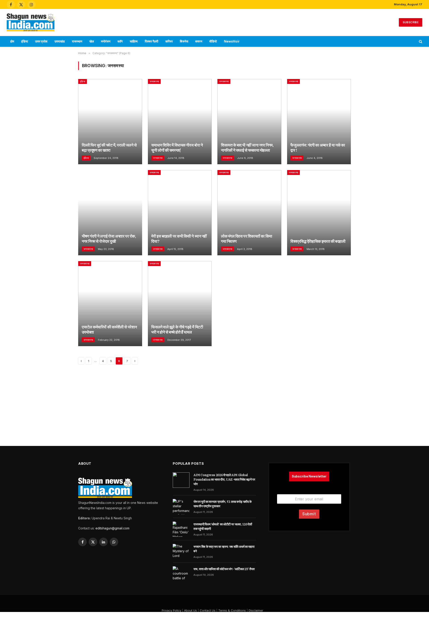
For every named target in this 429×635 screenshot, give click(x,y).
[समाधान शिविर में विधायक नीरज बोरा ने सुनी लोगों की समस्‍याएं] (180, 121)
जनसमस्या (154, 81)
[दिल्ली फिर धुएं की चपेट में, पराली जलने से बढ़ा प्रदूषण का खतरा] (110, 121)
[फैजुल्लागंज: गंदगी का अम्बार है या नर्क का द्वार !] (319, 121)
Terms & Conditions (232, 610)
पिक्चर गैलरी (151, 41)
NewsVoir (232, 41)
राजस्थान (77, 41)
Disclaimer (256, 610)
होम (12, 41)
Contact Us (207, 610)
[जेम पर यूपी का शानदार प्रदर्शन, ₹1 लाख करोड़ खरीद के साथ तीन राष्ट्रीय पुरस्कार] (181, 506)
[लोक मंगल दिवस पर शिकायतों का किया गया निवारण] (249, 212)
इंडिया (24, 41)
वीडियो (213, 41)
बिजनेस (184, 41)
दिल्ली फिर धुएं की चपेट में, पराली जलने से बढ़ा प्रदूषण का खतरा (109, 148)
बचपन (198, 41)
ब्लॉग (120, 41)
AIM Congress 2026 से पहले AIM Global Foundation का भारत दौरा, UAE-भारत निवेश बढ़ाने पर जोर (224, 479)
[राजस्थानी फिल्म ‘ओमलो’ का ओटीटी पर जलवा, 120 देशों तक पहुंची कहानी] (181, 529)
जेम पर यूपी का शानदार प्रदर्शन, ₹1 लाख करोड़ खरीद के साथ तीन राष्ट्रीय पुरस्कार (222, 504)
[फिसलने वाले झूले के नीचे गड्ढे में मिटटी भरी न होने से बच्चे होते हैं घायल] (180, 303)
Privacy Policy (171, 610)
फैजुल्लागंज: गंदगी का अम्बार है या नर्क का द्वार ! (317, 148)
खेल (91, 41)
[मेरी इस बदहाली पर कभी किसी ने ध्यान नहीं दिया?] (180, 212)
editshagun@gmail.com (112, 528)
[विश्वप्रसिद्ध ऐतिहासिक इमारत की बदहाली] (319, 212)
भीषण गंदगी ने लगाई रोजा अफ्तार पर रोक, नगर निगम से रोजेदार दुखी (109, 239)
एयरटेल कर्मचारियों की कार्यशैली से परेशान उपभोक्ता (109, 329)
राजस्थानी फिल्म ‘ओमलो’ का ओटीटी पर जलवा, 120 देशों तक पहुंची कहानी (222, 526)
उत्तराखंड (60, 41)
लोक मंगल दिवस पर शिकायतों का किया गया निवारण (246, 239)
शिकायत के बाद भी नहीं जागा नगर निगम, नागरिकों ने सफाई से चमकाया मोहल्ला (247, 148)
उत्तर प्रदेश (41, 41)
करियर (169, 41)
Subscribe (410, 22)
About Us (190, 610)
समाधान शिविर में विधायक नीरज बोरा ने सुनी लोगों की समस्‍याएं (177, 148)
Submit (309, 514)
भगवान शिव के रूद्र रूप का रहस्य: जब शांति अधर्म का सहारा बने (223, 549)
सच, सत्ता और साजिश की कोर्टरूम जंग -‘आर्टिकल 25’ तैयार (224, 569)
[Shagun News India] (31, 22)
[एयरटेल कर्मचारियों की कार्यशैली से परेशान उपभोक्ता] (110, 303)
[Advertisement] (214, 22)
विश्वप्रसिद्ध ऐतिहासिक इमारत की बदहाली (317, 241)
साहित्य (134, 41)
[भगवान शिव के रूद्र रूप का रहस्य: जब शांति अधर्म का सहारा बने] (181, 551)
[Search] (420, 41)
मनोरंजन (105, 41)
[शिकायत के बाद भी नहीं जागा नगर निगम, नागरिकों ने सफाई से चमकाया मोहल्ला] (249, 121)
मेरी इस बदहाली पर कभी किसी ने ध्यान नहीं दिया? (178, 239)
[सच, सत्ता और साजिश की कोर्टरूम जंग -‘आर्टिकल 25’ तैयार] (181, 574)
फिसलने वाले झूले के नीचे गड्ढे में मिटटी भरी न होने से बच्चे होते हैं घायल (177, 329)
